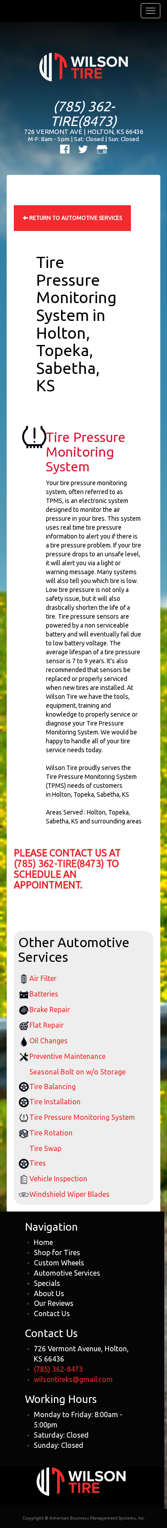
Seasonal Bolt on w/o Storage (77, 1072)
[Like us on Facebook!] (64, 148)
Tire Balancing (52, 1086)
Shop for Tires (57, 1252)
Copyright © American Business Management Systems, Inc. (83, 1518)
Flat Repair (46, 1025)
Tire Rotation (51, 1133)
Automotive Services (67, 1273)
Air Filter (43, 978)
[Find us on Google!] (102, 148)
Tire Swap (45, 1148)
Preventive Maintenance (67, 1056)
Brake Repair (49, 1009)
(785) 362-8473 (58, 1369)
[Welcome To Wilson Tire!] (81, 1480)
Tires (37, 1163)
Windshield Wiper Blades (69, 1194)
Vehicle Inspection (58, 1179)
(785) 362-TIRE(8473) (83, 113)
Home (43, 1242)
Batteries (43, 994)
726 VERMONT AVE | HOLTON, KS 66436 (83, 131)
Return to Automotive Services (75, 218)
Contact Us (52, 1313)
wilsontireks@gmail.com (73, 1379)
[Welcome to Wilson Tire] (83, 66)
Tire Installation (55, 1102)
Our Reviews (53, 1303)
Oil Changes (48, 1041)
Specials (47, 1283)
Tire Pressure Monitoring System (82, 1117)
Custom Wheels (59, 1263)
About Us (49, 1293)
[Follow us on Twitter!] (83, 148)
